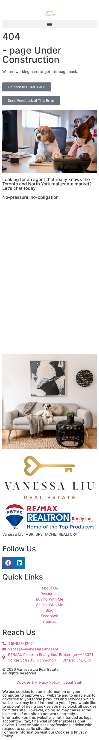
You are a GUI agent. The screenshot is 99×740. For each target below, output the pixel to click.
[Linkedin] (19, 563)
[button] (49, 24)
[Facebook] (8, 563)
